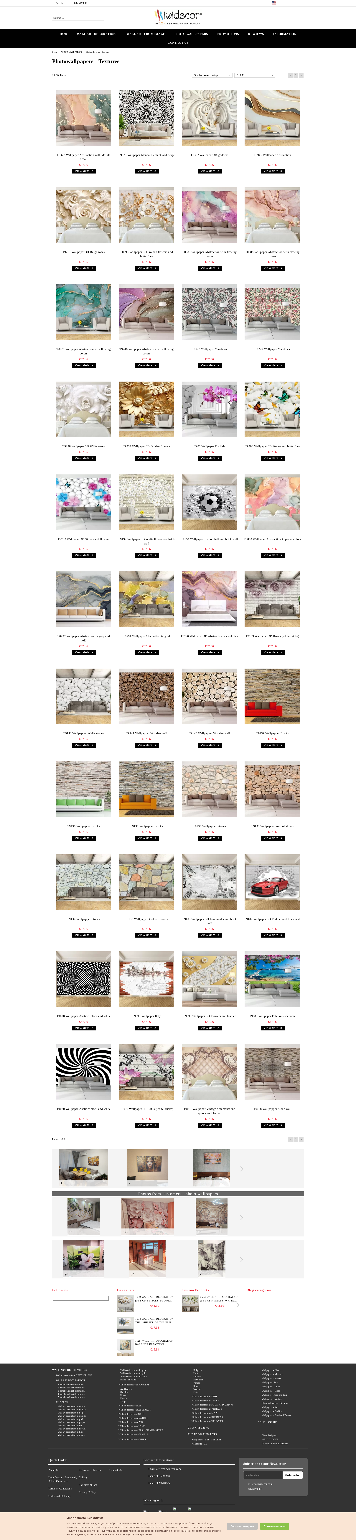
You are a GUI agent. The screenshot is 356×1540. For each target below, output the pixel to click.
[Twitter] (291, 3)
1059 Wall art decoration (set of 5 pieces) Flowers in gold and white (154, 1299)
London (197, 1376)
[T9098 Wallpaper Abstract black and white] (83, 979)
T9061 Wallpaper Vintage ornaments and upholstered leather (209, 1111)
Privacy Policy (87, 1492)
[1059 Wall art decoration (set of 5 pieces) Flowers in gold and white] (125, 1303)
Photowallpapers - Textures (275, 1403)
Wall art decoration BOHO (131, 1414)
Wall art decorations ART (130, 1405)
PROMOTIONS (228, 33)
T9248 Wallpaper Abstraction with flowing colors (146, 351)
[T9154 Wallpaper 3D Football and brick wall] (209, 502)
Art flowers (126, 1389)
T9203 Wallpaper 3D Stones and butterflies (272, 446)
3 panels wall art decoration (71, 1391)
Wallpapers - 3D (199, 1443)
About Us (53, 1470)
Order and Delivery (59, 1496)
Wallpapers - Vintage (272, 1399)
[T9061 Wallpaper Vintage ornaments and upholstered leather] (209, 1072)
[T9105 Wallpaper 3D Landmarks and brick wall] (209, 882)
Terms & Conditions (60, 1488)
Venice (196, 1383)
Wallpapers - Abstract (272, 1374)
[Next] (240, 1168)
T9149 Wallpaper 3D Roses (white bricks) (272, 636)
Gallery (83, 1477)
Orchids (124, 1392)
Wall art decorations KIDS (204, 1396)
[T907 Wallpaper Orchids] (209, 409)
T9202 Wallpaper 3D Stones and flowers (83, 539)
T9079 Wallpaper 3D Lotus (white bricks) (146, 1109)
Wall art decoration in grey (133, 1370)
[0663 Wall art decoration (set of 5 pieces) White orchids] (190, 1311)
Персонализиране (242, 1526)
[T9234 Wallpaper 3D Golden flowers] (146, 409)
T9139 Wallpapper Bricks (272, 733)
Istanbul (197, 1389)
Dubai (196, 1392)
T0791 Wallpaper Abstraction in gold (146, 636)
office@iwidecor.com (168, 1469)
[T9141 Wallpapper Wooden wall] (146, 696)
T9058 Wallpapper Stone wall (272, 1109)
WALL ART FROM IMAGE (146, 33)
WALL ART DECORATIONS (97, 33)
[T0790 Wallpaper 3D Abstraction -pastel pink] (209, 599)
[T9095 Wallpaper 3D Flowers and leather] (209, 979)
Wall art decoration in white (71, 1406)
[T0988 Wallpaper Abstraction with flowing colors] (272, 215)
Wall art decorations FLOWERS (133, 1384)
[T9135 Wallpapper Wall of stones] (272, 789)
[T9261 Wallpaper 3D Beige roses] (83, 215)
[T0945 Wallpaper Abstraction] (272, 118)
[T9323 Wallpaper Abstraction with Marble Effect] (83, 118)
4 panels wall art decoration (71, 1394)
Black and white (128, 1379)
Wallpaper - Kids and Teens (275, 1395)
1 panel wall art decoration (71, 1384)
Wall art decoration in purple (71, 1422)
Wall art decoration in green (71, 1435)
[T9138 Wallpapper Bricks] (83, 789)
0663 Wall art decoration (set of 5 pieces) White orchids (219, 1299)
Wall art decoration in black (133, 1376)
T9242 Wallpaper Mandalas (272, 349)
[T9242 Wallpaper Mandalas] (272, 312)
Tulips (123, 1401)
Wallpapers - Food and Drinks (276, 1415)
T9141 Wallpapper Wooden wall (146, 733)
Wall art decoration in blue (70, 1432)
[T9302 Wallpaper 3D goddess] (209, 118)
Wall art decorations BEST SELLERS (74, 1375)
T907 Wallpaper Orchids (209, 446)
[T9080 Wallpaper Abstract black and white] (83, 1072)
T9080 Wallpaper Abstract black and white (84, 1109)
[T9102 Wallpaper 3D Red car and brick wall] (272, 882)
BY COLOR (62, 1402)
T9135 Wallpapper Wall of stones (272, 826)
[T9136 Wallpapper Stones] (209, 789)
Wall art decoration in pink (71, 1419)
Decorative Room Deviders (275, 1443)
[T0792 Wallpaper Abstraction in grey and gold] (83, 599)
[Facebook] (285, 3)
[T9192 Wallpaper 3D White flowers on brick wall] (146, 502)
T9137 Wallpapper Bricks (146, 826)
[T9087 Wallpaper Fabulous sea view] (272, 979)
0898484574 (163, 1483)
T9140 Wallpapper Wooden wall (209, 733)
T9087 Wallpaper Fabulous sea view (272, 1016)
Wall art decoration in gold (133, 1373)
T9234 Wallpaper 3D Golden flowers (146, 446)
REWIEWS (256, 33)
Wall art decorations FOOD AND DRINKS (213, 1404)
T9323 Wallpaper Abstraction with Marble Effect (83, 157)
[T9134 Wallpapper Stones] (83, 882)
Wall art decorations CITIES (132, 1439)
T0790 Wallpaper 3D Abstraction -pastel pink (209, 636)
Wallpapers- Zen (270, 1382)
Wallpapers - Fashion (272, 1411)
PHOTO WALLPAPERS (191, 33)
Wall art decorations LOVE (131, 1426)
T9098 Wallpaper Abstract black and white (84, 1016)
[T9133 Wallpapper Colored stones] (146, 882)
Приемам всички (275, 1526)
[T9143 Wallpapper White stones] (83, 696)
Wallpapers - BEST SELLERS (206, 1439)
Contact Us (115, 1470)
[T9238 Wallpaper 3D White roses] (83, 409)
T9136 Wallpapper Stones (209, 826)
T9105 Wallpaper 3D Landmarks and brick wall (209, 921)
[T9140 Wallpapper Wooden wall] (209, 696)
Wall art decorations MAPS (205, 1413)
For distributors (88, 1485)
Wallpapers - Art (270, 1407)
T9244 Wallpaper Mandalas (209, 349)
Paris (195, 1373)
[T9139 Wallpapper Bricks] (272, 696)
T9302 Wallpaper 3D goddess (209, 155)
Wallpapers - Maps (271, 1391)
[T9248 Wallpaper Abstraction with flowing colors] (146, 312)
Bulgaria (197, 1370)
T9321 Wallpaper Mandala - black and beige (146, 155)
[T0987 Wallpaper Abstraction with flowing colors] (83, 312)
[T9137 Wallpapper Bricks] (146, 789)
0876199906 (81, 3)
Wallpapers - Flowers (272, 1370)
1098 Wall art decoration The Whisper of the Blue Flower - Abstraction (154, 1321)
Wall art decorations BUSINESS (207, 1417)
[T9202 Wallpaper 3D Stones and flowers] (83, 502)
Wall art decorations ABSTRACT (134, 1409)
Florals (123, 1398)
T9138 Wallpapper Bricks (83, 826)
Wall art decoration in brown (71, 1428)
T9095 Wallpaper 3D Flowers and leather (209, 1016)
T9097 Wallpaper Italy (146, 1016)
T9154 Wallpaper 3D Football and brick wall (209, 539)
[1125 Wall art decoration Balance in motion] (125, 1347)
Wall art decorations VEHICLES (207, 1421)
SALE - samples (267, 1422)
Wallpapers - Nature (271, 1378)
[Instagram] (296, 3)
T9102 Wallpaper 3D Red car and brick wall (272, 919)
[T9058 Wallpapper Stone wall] (272, 1072)
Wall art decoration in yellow (72, 1409)
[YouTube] (302, 3)
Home (63, 33)
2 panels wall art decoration (71, 1387)
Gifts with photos (198, 1427)
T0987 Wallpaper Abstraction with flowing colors (83, 351)
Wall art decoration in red (70, 1425)
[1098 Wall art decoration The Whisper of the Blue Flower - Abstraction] (125, 1325)
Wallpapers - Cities (271, 1386)
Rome (196, 1386)
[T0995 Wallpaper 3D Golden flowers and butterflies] (146, 215)
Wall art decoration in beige (71, 1412)
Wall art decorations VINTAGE (207, 1409)
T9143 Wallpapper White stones (83, 733)
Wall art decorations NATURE (133, 1418)
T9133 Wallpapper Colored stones (146, 919)
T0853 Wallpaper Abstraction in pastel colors (272, 539)
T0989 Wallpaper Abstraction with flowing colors (209, 254)
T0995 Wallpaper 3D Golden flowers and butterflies (146, 254)
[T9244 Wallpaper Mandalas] (209, 312)
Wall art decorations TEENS (205, 1400)
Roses (123, 1395)
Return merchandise (90, 1470)
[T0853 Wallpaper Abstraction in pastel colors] (272, 502)
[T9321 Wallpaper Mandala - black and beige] (146, 118)
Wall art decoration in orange (72, 1416)
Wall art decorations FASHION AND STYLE (140, 1430)
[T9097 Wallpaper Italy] (146, 979)
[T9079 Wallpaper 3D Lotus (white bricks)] (146, 1072)
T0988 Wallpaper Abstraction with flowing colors (272, 254)
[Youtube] (171, 1491)
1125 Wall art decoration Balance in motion (154, 1342)
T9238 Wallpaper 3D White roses (83, 446)
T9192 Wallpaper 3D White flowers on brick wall (146, 541)
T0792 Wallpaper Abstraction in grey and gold (83, 638)
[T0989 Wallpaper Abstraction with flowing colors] (209, 215)
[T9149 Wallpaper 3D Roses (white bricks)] (272, 599)
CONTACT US (178, 42)
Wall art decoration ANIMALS (133, 1434)
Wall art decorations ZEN (130, 1422)
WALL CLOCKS (270, 1439)
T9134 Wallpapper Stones (83, 919)
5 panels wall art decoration (71, 1397)
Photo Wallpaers (270, 1435)
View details (84, 171)
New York (198, 1379)
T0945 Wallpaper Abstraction (272, 155)
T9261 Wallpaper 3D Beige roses (83, 252)
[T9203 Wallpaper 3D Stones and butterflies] (272, 409)
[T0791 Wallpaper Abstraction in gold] (146, 599)
